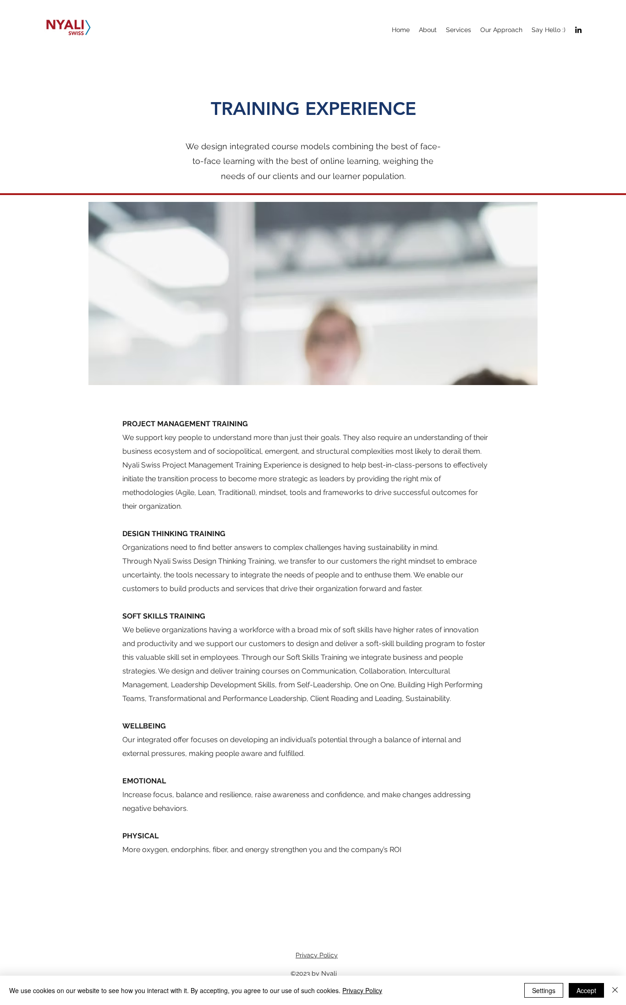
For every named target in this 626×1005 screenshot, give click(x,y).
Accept (586, 990)
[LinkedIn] (578, 29)
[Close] (615, 990)
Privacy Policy (317, 955)
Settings (543, 990)
